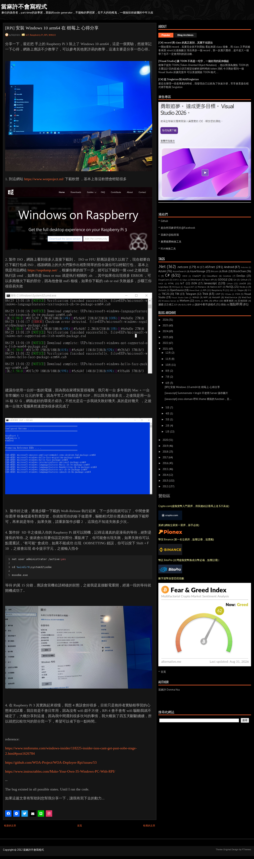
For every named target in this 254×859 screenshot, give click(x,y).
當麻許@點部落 (170, 234)
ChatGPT (196, 275)
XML (206, 300)
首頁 (79, 825)
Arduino (244, 267)
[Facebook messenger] (16, 813)
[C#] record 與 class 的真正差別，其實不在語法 (185, 42)
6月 (167, 383)
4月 (167, 413)
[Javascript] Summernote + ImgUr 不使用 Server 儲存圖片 (196, 393)
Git (234, 279)
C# (167, 275)
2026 (165, 319)
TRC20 (165, 294)
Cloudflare (212, 275)
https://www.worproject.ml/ (44, 179)
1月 (167, 431)
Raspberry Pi (36, 34)
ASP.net (210, 267)
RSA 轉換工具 (168, 248)
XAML (197, 300)
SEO (232, 290)
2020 (165, 440)
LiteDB (242, 283)
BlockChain (239, 271)
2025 (165, 325)
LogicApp (163, 286)
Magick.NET (189, 286)
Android (229, 267)
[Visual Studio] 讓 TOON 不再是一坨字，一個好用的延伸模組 (193, 61)
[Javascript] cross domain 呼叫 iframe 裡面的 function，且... (198, 399)
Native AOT (216, 286)
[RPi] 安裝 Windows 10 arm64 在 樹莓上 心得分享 (192, 387)
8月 (167, 370)
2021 (165, 348)
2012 (165, 486)
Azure (162, 271)
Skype (240, 290)
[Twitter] (24, 813)
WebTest (246, 297)
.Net (162, 266)
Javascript (210, 283)
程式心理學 (186, 304)
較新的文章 (10, 825)
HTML (171, 283)
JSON (194, 283)
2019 (165, 446)
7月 (167, 376)
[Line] (41, 813)
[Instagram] (49, 813)
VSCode (228, 294)
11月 (168, 359)
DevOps (241, 276)
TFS (249, 290)
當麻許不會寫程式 (24, 6)
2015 (165, 469)
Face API (209, 279)
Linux (230, 283)
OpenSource (177, 290)
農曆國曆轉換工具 (171, 241)
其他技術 (242, 300)
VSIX (237, 293)
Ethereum (195, 279)
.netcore (182, 267)
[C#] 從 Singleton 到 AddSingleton (178, 79)
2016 (165, 463)
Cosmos (227, 275)
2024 (165, 331)
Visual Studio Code (179, 297)
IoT (27, 34)
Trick (205, 294)
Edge (185, 279)
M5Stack (176, 286)
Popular (166, 35)
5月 (167, 407)
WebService (231, 297)
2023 (165, 337)
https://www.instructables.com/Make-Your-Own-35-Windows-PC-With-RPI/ (60, 771)
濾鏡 (161, 304)
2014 (165, 475)
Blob (225, 271)
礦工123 (173, 304)
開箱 (223, 304)
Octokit (162, 290)
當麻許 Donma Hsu (169, 689)
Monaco (202, 286)
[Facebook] (8, 813)
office (215, 300)
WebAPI (216, 297)
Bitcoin (214, 271)
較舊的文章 (149, 825)
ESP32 (176, 279)
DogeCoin (163, 279)
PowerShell (194, 290)
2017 (165, 457)
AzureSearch (179, 271)
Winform (184, 300)
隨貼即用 (236, 304)
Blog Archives (185, 35)
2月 (167, 425)
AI (198, 267)
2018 (165, 451)
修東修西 (229, 300)
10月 (168, 365)
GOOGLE (223, 279)
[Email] (33, 813)
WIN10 (52, 34)
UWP (218, 293)
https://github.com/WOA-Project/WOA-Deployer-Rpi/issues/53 (51, 762)
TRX (177, 294)
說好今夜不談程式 (205, 304)
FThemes (246, 849)
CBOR (184, 276)
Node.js (244, 286)
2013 (165, 480)
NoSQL (230, 286)
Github (164, 221)
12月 (168, 352)
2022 (165, 343)
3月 (167, 419)
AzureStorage (197, 271)
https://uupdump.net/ (43, 270)
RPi (46, 34)
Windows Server (169, 300)
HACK (160, 283)
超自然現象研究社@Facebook (178, 227)
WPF (205, 297)
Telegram (191, 294)
